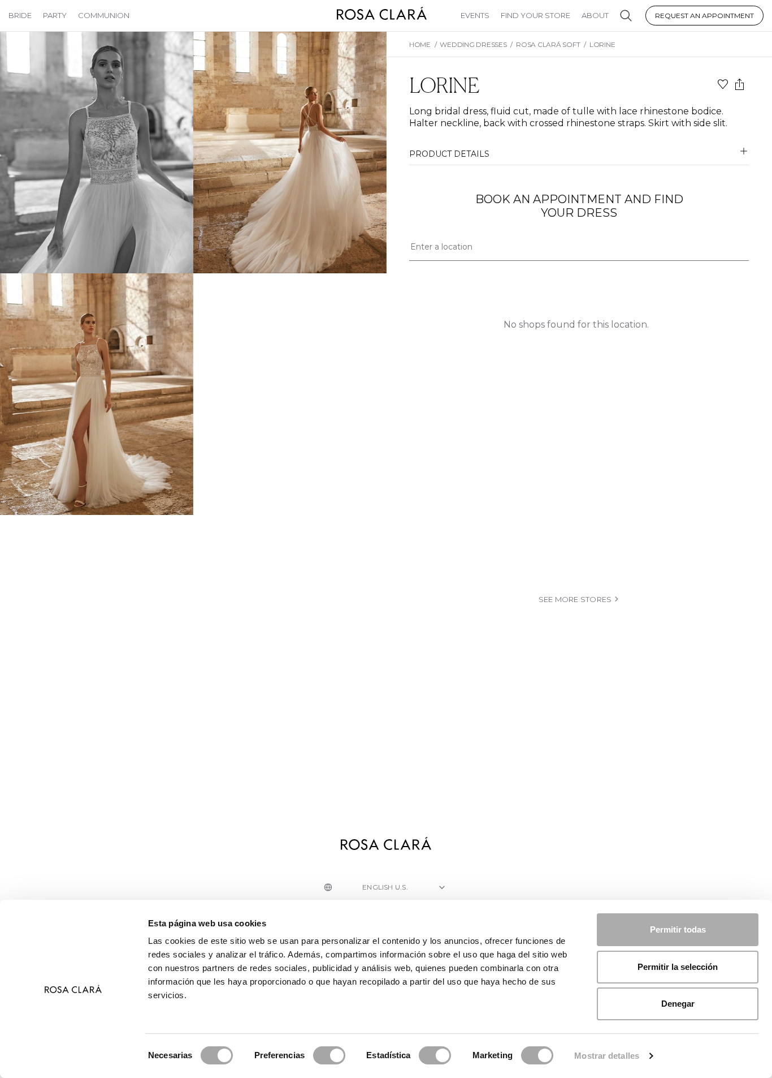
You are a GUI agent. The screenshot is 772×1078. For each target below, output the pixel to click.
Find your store (535, 15)
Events (475, 15)
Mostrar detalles (606, 1055)
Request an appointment (704, 15)
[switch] (329, 1055)
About (595, 15)
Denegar (678, 1003)
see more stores (575, 599)
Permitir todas (678, 929)
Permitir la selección (677, 967)
